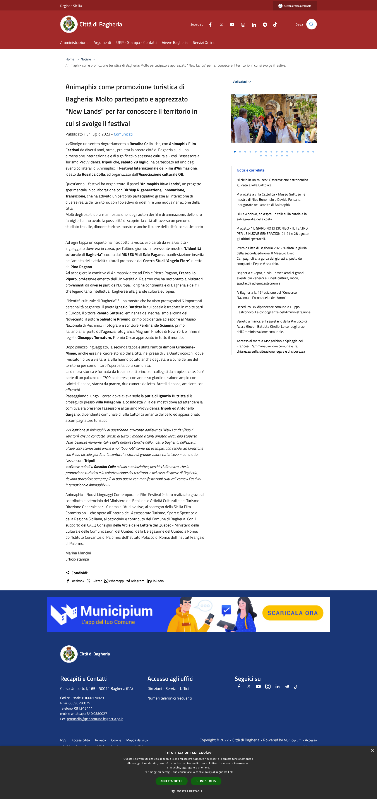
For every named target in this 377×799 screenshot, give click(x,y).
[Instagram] (241, 24)
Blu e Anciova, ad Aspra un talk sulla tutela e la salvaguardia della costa (272, 216)
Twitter (96, 580)
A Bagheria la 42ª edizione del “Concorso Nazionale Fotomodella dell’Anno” (267, 295)
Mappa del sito (137, 740)
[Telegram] (263, 24)
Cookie (116, 740)
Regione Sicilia (71, 5)
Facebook (77, 580)
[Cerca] (311, 24)
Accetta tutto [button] (172, 781)
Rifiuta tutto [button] (206, 781)
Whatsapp (116, 580)
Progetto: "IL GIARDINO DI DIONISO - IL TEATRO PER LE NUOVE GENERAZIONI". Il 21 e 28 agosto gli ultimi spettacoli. (272, 233)
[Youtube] (230, 24)
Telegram (137, 580)
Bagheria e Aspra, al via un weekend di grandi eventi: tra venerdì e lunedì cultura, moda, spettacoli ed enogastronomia (270, 278)
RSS (63, 740)
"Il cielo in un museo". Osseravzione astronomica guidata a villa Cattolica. (272, 182)
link (230, 772)
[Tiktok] (273, 24)
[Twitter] (219, 24)
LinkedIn (157, 580)
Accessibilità (81, 740)
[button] (188, 791)
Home (69, 59)
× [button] (372, 750)
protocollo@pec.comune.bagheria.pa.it (95, 718)
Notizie (86, 59)
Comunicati (123, 134)
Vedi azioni (240, 81)
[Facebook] (208, 24)
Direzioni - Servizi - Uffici (168, 688)
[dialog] (188, 772)
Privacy (100, 740)
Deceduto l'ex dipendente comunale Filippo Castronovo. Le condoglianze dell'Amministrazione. (274, 309)
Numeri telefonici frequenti (169, 698)
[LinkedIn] (252, 24)
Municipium (292, 740)
